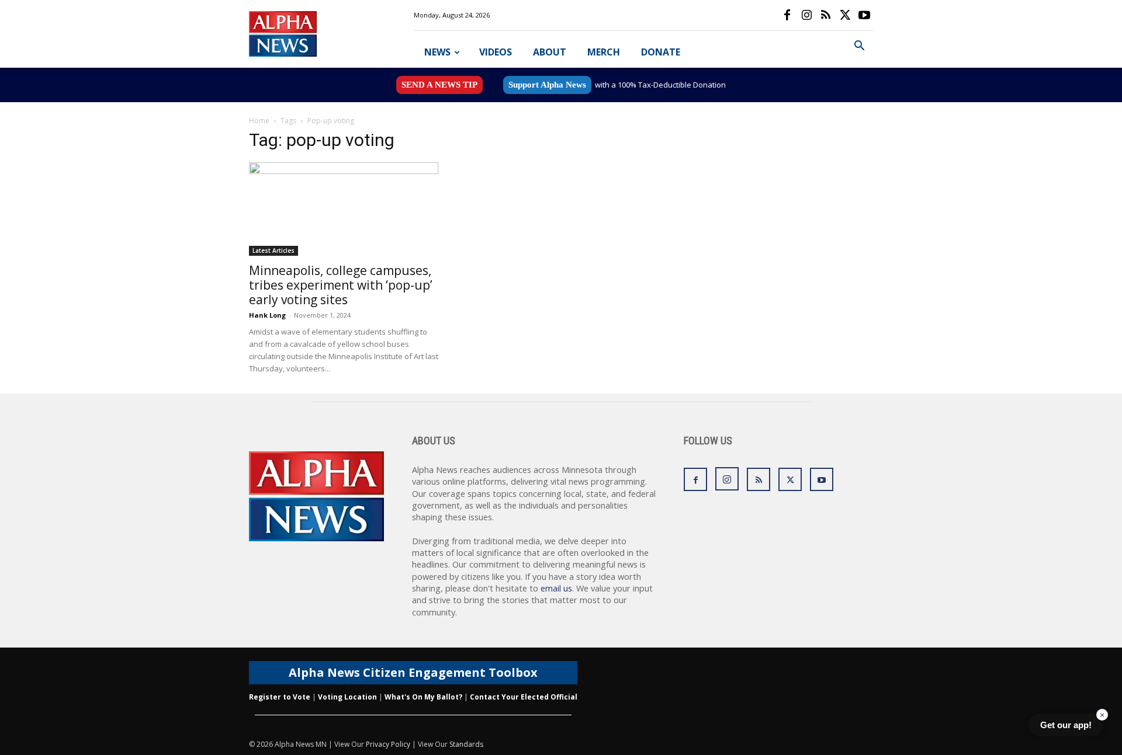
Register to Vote (279, 697)
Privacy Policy (388, 744)
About (549, 52)
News (437, 52)
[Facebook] (787, 15)
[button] (859, 47)
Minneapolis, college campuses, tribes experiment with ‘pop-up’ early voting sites (340, 285)
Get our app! (1066, 725)
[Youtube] (864, 15)
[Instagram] (806, 15)
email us (556, 588)
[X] (845, 15)
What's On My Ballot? (423, 697)
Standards (466, 744)
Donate (660, 52)
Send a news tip (439, 84)
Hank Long (267, 315)
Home (259, 121)
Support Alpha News (547, 84)
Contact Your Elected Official (523, 697)
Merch (603, 52)
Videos (495, 52)
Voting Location (347, 697)
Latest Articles (273, 250)
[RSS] (825, 15)
